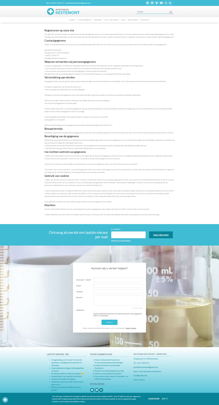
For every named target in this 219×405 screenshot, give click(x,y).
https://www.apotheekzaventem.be (147, 371)
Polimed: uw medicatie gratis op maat (109, 371)
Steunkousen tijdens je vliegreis (63, 379)
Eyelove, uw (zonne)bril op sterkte (108, 373)
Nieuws (97, 20)
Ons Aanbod (85, 20)
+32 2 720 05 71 (143, 363)
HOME (72, 20)
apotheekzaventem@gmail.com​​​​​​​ (145, 367)
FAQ (123, 20)
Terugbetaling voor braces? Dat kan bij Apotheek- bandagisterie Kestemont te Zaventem (66, 362)
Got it (165, 399)
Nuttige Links (111, 20)
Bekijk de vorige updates (121, 240)
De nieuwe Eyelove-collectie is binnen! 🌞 (67, 373)
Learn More (153, 399)
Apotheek (133, 20)
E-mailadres (116, 229)
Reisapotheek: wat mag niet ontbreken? (66, 376)
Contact (145, 20)
